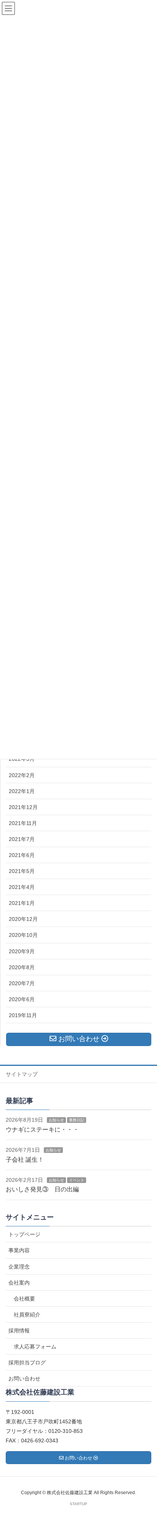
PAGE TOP (145, 1467)
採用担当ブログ (27, 1362)
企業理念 (19, 1267)
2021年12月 (23, 807)
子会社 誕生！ (25, 1159)
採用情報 (19, 1331)
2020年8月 (22, 967)
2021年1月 (22, 903)
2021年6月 (22, 855)
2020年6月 (22, 999)
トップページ (24, 1234)
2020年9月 (22, 951)
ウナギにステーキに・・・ (42, 1129)
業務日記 (76, 1120)
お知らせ (56, 1120)
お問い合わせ (24, 1378)
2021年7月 (22, 839)
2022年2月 (22, 775)
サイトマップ (22, 1074)
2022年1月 (22, 791)
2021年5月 (22, 871)
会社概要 (24, 1299)
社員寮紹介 (27, 1315)
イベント (76, 1180)
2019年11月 (23, 1015)
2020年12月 (23, 919)
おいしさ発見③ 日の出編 (42, 1189)
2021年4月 (22, 887)
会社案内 (19, 1283)
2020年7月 (22, 983)
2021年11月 (23, 823)
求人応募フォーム (35, 1347)
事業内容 (19, 1250)
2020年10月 (23, 935)
